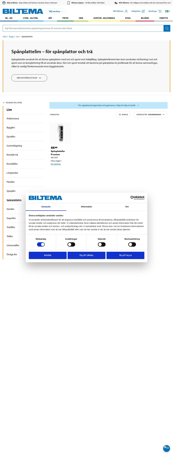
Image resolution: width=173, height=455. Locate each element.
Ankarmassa (13, 118)
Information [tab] (86, 207)
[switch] (71, 244)
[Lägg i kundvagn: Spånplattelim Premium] (62, 171)
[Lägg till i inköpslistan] (54, 171)
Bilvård (145, 18)
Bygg (128, 18)
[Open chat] (166, 448)
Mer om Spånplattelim (27, 78)
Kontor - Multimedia (104, 18)
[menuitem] (9, 18)
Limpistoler (12, 172)
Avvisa (47, 255)
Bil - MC (9, 18)
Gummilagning (14, 145)
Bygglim (11, 127)
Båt (50, 18)
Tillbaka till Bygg (14, 102)
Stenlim (10, 209)
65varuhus (56, 164)
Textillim (11, 227)
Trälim (10, 236)
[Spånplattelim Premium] (60, 133)
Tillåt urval (86, 255)
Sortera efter (148, 114)
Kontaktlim (12, 163)
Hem (81, 18)
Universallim (13, 245)
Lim (17, 36)
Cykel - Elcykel (30, 18)
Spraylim (11, 190)
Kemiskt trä (12, 154)
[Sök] (167, 28)
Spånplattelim (14, 200)
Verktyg (163, 18)
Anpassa (125, 114)
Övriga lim (12, 254)
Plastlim (11, 181)
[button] (168, 11)
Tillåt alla (125, 255)
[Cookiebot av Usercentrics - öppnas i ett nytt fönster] (132, 198)
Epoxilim (11, 136)
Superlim (11, 218)
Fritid (65, 18)
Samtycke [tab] (46, 207)
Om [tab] (127, 207)
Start (5, 36)
